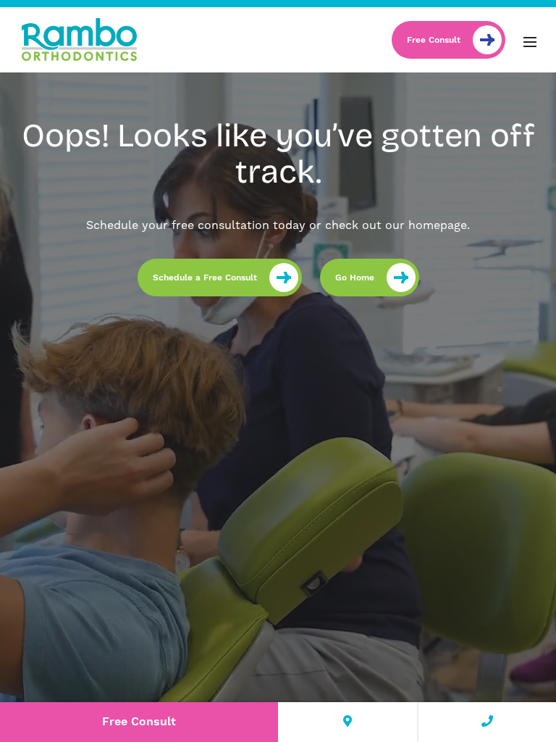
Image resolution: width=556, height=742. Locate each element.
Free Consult (433, 40)
